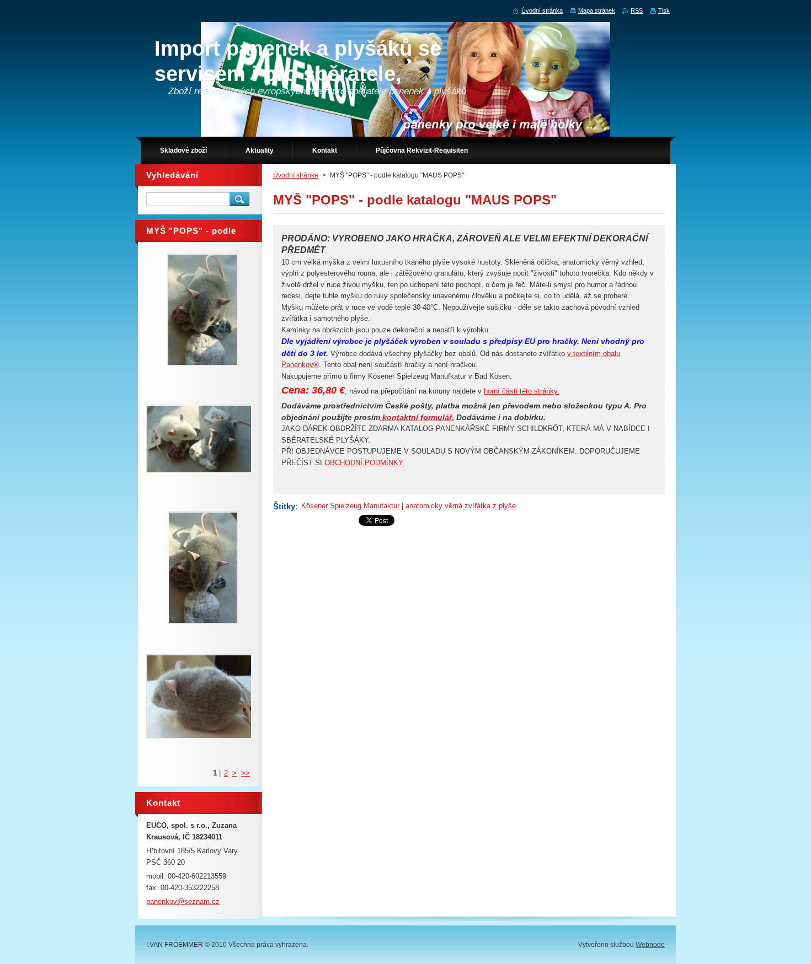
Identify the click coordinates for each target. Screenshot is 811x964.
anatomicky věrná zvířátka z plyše (461, 506)
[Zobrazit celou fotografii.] (202, 309)
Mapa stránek (596, 10)
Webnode (650, 944)
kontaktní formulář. (417, 417)
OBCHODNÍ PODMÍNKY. (364, 463)
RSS (637, 10)
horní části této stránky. (521, 391)
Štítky (284, 506)
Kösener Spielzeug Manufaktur (350, 506)
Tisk (664, 10)
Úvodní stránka (295, 175)
